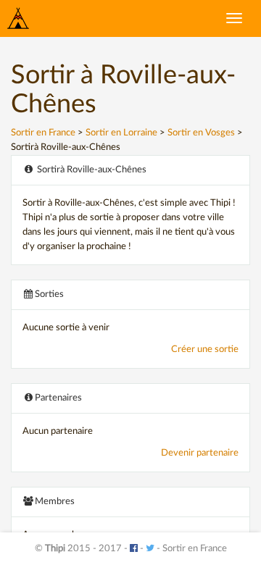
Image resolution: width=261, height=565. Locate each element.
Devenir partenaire (200, 453)
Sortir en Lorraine (121, 133)
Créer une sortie (205, 349)
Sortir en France (43, 133)
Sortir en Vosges (201, 133)
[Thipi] (18, 18)
